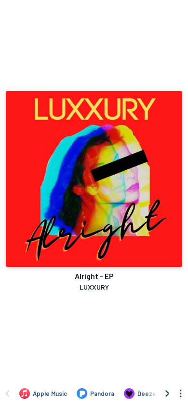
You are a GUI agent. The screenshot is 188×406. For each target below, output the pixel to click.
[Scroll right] (167, 393)
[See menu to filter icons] (181, 393)
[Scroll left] (7, 393)
